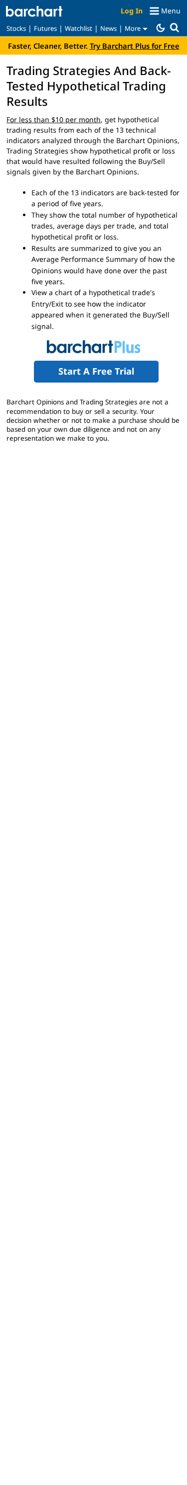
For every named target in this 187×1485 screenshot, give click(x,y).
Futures (45, 28)
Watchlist (78, 28)
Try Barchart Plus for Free (135, 46)
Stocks (16, 28)
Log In (132, 10)
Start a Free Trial (96, 371)
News (108, 28)
